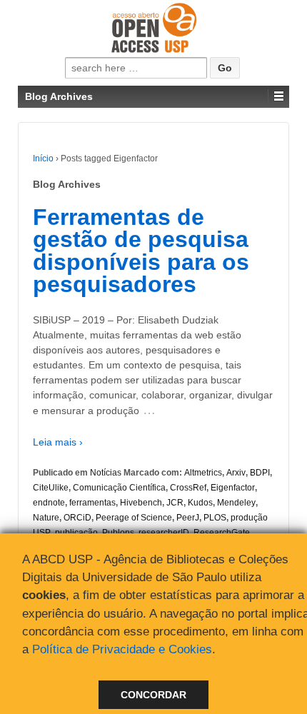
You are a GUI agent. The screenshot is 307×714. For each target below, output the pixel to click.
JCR (174, 503)
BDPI (260, 473)
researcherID (164, 533)
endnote (49, 503)
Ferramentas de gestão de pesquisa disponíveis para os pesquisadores (141, 251)
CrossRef (188, 488)
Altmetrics (203, 473)
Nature (46, 518)
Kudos (200, 503)
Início (43, 159)
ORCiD (77, 518)
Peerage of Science (134, 518)
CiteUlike (51, 488)
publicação (76, 533)
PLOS (214, 518)
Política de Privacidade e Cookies (122, 649)
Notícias (105, 473)
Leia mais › (58, 442)
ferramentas (92, 503)
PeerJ (187, 518)
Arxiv (236, 473)
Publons (118, 533)
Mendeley (236, 503)
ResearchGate (221, 533)
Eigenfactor (233, 488)
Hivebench (141, 503)
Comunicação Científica (119, 488)
